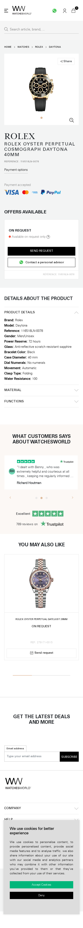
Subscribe (69, 757)
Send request (41, 251)
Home (7, 47)
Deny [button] (41, 895)
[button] (41, 117)
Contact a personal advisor (45, 262)
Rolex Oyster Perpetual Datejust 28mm (41, 619)
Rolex (39, 47)
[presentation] (10, 497)
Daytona (55, 47)
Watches (23, 47)
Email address (15, 748)
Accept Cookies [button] (41, 884)
